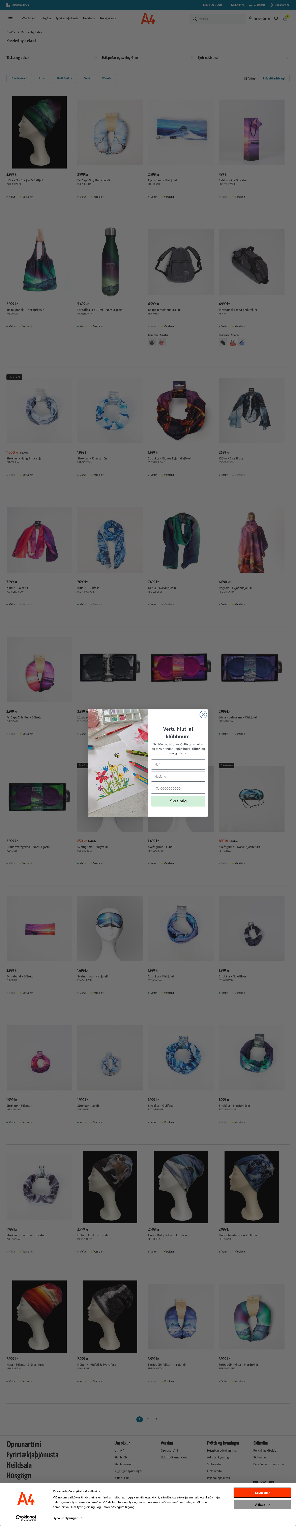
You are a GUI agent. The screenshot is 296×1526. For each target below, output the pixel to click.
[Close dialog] (203, 714)
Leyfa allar (262, 1492)
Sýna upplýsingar (65, 1518)
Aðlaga (260, 1504)
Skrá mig (178, 801)
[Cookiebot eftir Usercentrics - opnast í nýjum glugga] (26, 1518)
